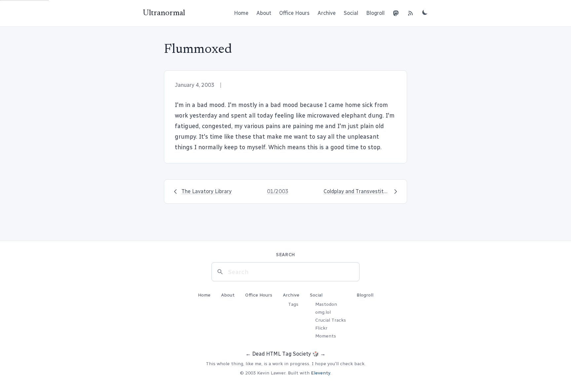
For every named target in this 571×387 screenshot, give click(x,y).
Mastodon (326, 304)
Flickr (321, 328)
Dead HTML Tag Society (281, 354)
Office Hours (294, 13)
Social (351, 13)
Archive (327, 13)
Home (241, 13)
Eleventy (320, 373)
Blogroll (375, 13)
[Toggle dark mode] (425, 12)
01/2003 (277, 191)
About (263, 13)
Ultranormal (164, 13)
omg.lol (323, 312)
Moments (325, 336)
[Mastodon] (396, 13)
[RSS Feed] (410, 13)
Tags (293, 304)
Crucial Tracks (330, 320)
